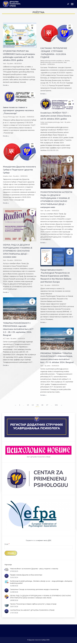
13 (28, 405)
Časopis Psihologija (9, 117)
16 (42, 405)
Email (7, 544)
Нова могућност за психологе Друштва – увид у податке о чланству (34, 569)
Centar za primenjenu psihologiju (50, 122)
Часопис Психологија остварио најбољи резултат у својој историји (33, 604)
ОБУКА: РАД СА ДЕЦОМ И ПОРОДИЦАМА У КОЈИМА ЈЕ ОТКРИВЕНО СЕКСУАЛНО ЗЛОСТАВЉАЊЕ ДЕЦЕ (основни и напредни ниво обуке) (40, 597)
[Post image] (7, 570)
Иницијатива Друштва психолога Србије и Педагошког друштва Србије (19, 169)
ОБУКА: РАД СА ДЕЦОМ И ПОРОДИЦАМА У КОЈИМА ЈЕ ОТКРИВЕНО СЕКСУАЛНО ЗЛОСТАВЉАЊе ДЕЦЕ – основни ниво (17, 250)
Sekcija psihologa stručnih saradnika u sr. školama (55, 61)
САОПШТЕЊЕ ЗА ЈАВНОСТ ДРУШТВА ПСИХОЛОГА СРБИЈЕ (32, 610)
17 (47, 405)
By (10, 64)
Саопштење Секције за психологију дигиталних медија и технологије (34, 589)
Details (5, 85)
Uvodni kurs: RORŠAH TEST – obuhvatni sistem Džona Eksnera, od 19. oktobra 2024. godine (55, 115)
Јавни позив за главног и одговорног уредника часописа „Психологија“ (18, 110)
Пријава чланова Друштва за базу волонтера (26, 575)
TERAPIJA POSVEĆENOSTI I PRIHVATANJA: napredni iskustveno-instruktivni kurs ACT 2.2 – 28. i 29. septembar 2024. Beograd (18, 329)
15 (37, 405)
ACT (4, 339)
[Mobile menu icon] (73, 4)
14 (33, 405)
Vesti (4, 64)
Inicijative (5, 176)
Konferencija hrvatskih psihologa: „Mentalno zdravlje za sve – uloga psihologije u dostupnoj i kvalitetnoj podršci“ (41, 582)
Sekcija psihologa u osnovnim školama (51, 62)
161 (56, 405)
